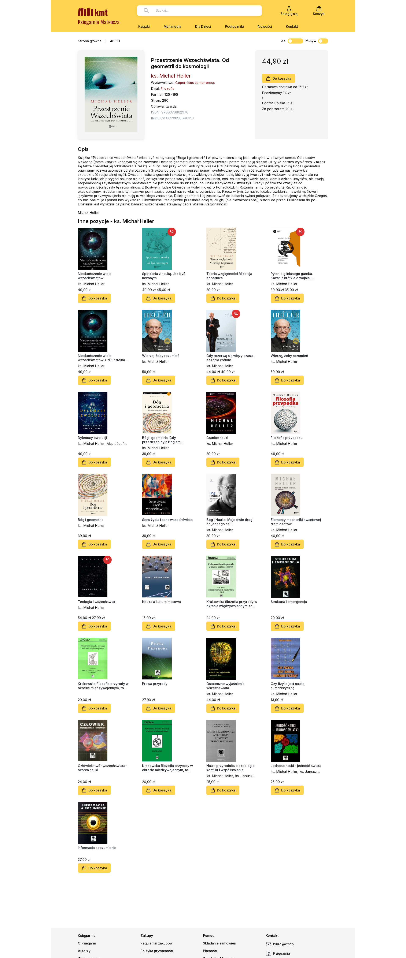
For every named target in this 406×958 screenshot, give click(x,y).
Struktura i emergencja (289, 602)
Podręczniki (234, 26)
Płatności (210, 951)
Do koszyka (282, 78)
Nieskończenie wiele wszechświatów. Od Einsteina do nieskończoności (101, 358)
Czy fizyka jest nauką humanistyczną (287, 686)
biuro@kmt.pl (284, 944)
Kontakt (292, 26)
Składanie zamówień (219, 943)
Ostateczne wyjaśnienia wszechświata (225, 686)
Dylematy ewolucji (92, 438)
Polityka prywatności (157, 951)
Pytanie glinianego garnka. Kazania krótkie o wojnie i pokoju (292, 276)
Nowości (265, 26)
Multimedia (172, 26)
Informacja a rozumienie (97, 848)
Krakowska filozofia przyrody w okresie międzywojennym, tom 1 (167, 768)
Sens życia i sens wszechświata (167, 520)
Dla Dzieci (203, 26)
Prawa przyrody (154, 684)
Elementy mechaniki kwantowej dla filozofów (296, 522)
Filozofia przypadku (286, 438)
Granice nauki (217, 438)
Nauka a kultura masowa (161, 602)
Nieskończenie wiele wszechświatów (94, 276)
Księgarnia (281, 953)
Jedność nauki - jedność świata (296, 766)
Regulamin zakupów (156, 943)
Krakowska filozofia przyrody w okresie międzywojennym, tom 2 (103, 686)
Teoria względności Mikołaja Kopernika (229, 276)
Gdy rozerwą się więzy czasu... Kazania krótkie (230, 358)
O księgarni (87, 943)
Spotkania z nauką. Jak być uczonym (163, 276)
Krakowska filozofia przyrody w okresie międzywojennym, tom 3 (231, 604)
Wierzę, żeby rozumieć (160, 356)
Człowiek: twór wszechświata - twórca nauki (103, 768)
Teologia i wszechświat (96, 602)
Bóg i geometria (90, 520)
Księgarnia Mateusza (98, 22)
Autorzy (84, 951)
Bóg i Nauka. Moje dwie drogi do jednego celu (229, 522)
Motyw (310, 40)
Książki (144, 26)
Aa (283, 41)
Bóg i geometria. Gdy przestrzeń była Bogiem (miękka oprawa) (161, 440)
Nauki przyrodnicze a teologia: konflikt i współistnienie (230, 768)
